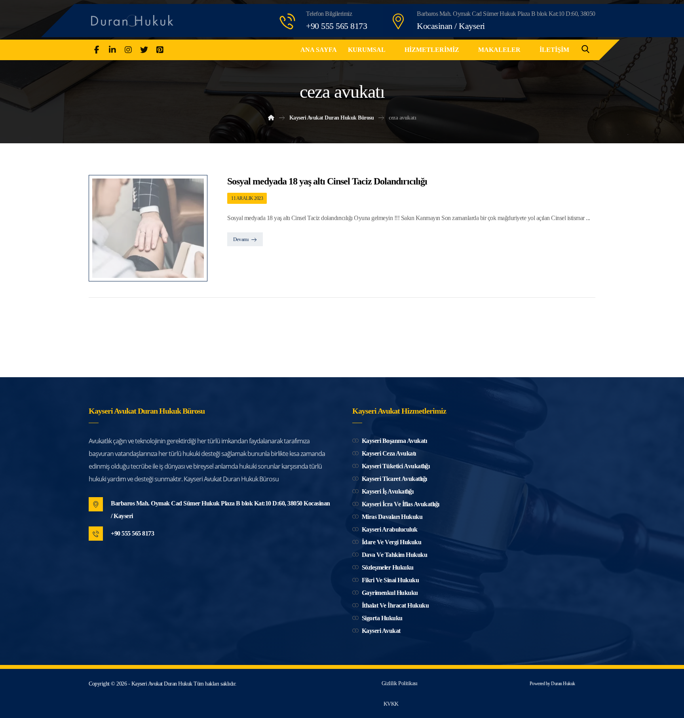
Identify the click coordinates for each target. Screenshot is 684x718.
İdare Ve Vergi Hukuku (392, 542)
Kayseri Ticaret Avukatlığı (394, 478)
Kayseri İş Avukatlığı (388, 491)
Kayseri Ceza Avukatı (389, 453)
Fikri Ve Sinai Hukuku (390, 580)
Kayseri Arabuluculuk (390, 529)
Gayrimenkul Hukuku (390, 592)
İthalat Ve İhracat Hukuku (395, 605)
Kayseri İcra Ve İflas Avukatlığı (400, 504)
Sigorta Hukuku (382, 618)
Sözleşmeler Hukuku (388, 567)
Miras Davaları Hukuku (392, 516)
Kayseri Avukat (381, 630)
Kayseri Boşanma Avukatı (394, 440)
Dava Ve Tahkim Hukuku (395, 554)
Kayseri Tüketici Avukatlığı (396, 466)
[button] (96, 50)
